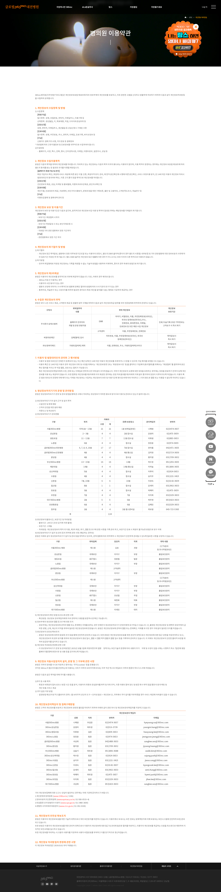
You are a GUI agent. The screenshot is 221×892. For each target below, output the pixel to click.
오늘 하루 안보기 (185, 54)
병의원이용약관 (75, 866)
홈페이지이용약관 (106, 866)
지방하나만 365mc (64, 7)
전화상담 (211, 437)
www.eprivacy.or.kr (66, 799)
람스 (110, 7)
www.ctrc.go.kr (66, 806)
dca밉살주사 (87, 7)
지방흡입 (133, 7)
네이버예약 (210, 463)
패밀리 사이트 (166, 866)
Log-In (204, 7)
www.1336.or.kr (60, 796)
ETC (190, 17)
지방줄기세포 (156, 7)
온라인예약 (210, 475)
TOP (210, 484)
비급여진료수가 (41, 866)
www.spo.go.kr (68, 803)
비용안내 (211, 424)
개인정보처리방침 (136, 866)
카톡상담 (211, 450)
